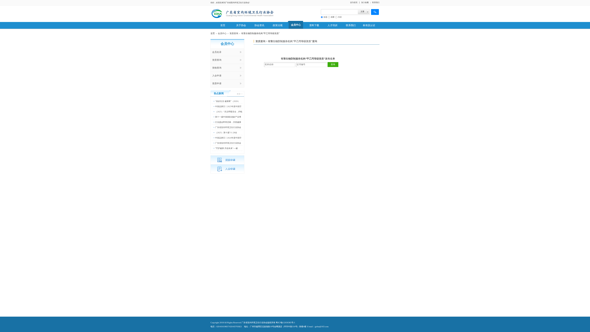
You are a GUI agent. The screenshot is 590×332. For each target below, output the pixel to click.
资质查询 (234, 33)
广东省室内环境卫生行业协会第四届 (228, 145)
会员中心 (296, 25)
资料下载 (314, 25)
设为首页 (354, 2)
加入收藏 (365, 2)
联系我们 (351, 25)
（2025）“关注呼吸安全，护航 (228, 112)
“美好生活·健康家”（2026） (227, 101)
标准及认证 (369, 25)
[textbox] (339, 12)
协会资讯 (259, 25)
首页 (222, 25)
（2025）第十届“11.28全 (226, 132)
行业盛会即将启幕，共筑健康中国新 (228, 124)
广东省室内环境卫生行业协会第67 (228, 129)
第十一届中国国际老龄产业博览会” (228, 119)
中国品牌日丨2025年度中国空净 (228, 108)
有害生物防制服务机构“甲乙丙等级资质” (260, 33)
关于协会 (241, 25)
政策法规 (278, 25)
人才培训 (332, 25)
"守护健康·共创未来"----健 (226, 148)
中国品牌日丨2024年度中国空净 (228, 140)
